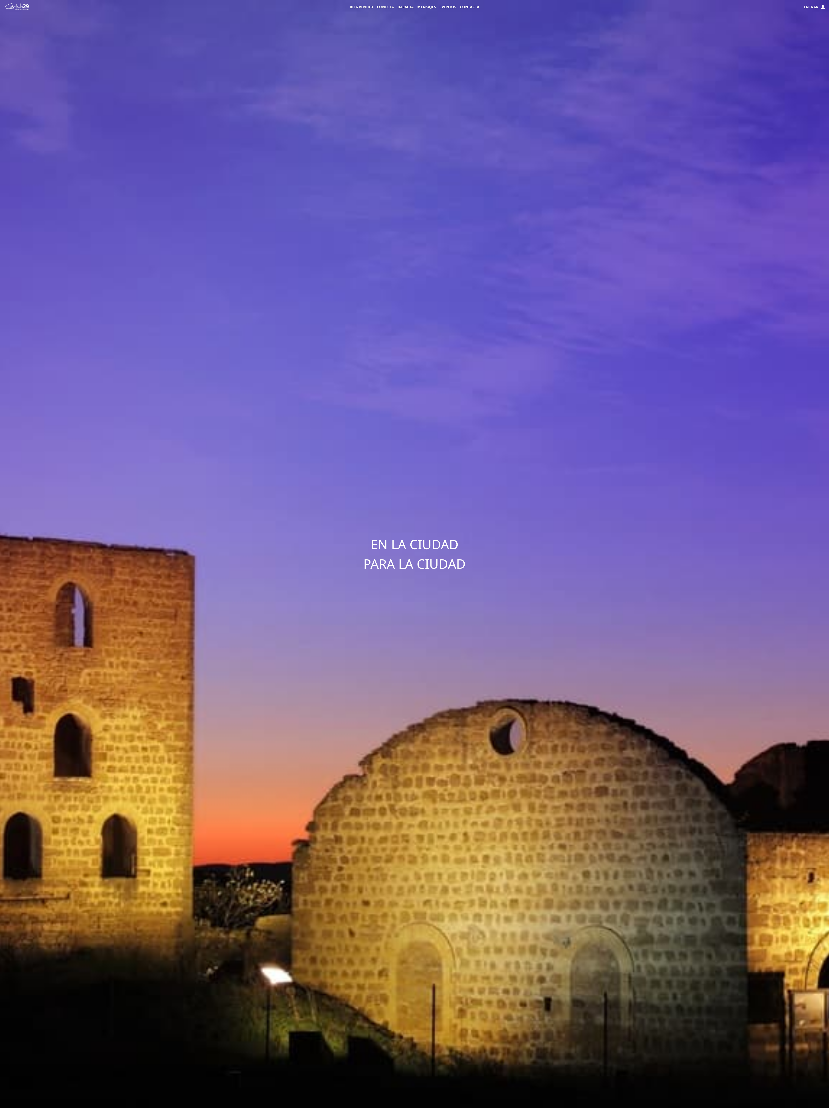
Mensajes (426, 7)
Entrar (811, 7)
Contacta (469, 7)
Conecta (385, 7)
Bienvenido (361, 7)
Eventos (448, 7)
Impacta (405, 7)
